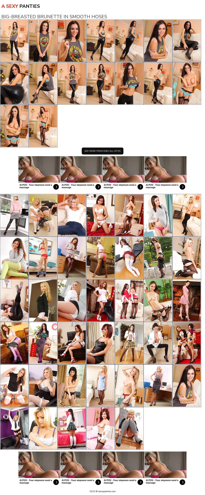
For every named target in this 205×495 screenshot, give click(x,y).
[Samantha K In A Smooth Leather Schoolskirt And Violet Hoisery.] (14, 343)
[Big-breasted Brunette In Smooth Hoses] (186, 385)
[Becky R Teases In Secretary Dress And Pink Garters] (100, 258)
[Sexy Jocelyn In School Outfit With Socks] (100, 428)
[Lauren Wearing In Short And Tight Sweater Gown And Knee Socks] (158, 215)
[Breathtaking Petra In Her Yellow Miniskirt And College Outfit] (129, 343)
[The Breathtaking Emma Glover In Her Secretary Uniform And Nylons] (43, 343)
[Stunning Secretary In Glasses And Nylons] (71, 385)
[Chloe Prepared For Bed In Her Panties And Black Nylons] (100, 343)
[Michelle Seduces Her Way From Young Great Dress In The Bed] (71, 343)
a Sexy (20, 6)
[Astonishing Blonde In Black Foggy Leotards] (14, 215)
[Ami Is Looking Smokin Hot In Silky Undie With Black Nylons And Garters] (100, 385)
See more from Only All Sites (103, 151)
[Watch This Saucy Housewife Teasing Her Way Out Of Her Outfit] (158, 300)
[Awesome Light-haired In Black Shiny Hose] (186, 215)
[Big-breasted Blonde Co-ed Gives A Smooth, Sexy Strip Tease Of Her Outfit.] (71, 300)
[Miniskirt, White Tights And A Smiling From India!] (129, 258)
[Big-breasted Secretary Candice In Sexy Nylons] (14, 385)
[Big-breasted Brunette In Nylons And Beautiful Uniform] (186, 300)
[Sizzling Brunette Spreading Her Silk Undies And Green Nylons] (14, 258)
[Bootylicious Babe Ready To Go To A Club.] (129, 385)
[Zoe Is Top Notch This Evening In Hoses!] (14, 300)
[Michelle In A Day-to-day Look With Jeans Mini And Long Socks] (43, 258)
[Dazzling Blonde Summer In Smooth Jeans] (71, 215)
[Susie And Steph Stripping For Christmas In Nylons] (129, 300)
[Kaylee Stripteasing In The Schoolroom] (129, 428)
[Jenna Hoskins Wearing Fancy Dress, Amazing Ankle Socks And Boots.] (100, 300)
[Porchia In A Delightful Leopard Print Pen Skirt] (158, 385)
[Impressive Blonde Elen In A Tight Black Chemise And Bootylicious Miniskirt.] (43, 300)
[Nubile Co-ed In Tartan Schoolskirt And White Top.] (71, 428)
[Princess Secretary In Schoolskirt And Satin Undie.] (43, 428)
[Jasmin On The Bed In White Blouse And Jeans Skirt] (100, 215)
